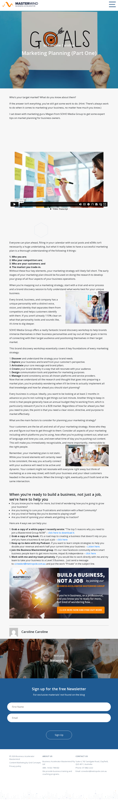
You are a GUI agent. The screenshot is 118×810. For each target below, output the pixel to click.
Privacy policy (15, 766)
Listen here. (93, 546)
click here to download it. (61, 532)
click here (62, 539)
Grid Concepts (34, 762)
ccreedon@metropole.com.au (30, 563)
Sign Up (59, 735)
